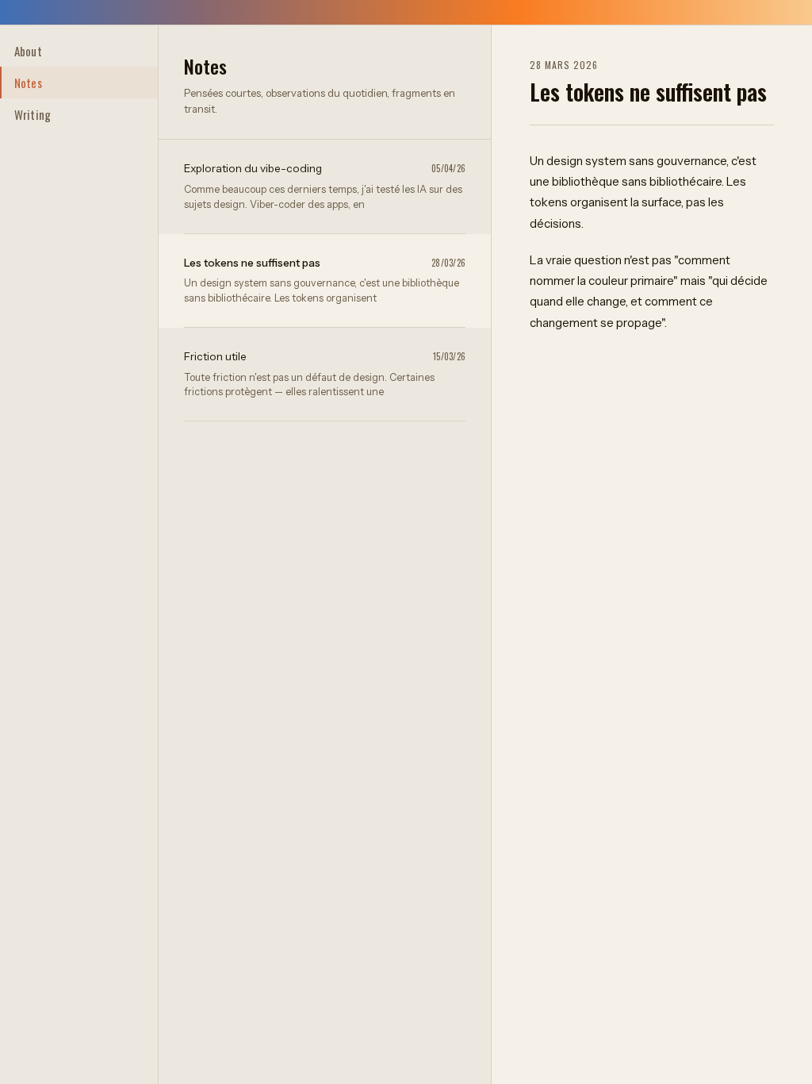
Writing (32, 114)
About (28, 51)
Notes (28, 82)
